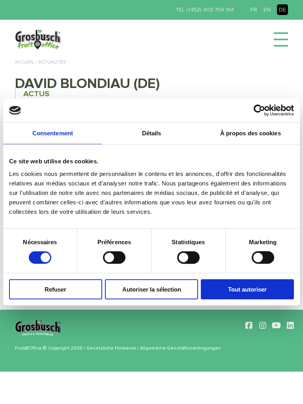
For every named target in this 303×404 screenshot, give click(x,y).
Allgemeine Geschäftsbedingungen (180, 348)
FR (254, 9)
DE (282, 9)
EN (267, 9)
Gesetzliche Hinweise (111, 348)
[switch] (114, 257)
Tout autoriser (247, 289)
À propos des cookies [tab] (250, 133)
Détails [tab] (151, 133)
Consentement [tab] (52, 133)
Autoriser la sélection (151, 289)
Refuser (55, 289)
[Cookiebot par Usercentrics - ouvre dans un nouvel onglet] (259, 110)
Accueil (24, 62)
